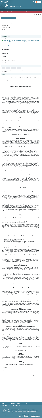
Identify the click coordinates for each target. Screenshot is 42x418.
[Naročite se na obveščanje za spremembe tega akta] (35, 15)
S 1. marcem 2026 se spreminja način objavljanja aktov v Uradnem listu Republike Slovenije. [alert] (17, 11)
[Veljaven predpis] (2, 40)
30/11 (8, 45)
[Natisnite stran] (40, 15)
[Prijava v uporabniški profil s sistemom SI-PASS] (38, 2)
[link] (4, 10)
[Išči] (34, 2)
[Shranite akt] (36, 15)
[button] (21, 36)
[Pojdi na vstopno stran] (4, 2)
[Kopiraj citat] (9, 36)
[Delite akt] (38, 15)
